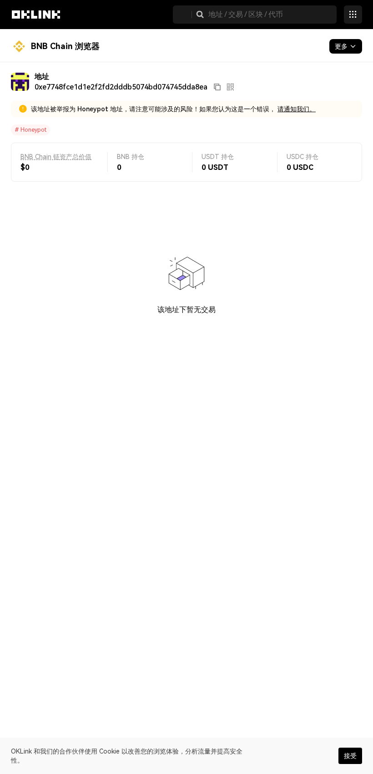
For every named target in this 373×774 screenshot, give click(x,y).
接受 (350, 755)
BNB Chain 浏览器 (65, 46)
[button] (200, 14)
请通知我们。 (296, 109)
